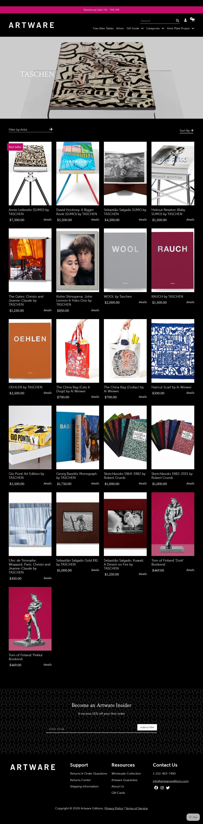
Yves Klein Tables (103, 28)
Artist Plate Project (181, 28)
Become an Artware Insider (101, 705)
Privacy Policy (114, 808)
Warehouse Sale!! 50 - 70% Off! (102, 9)
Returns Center (80, 780)
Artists (120, 28)
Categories (156, 28)
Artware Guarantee (124, 780)
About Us (117, 786)
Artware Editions (92, 808)
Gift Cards (118, 793)
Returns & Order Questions (88, 773)
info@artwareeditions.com (171, 781)
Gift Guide (136, 28)
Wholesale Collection (126, 773)
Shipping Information (84, 786)
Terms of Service (136, 808)
